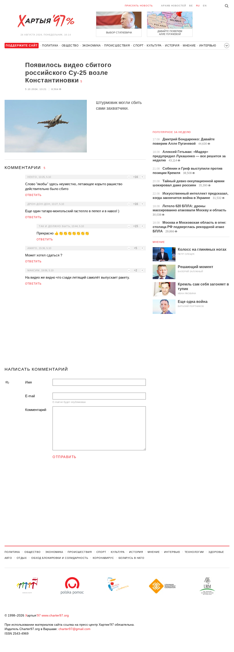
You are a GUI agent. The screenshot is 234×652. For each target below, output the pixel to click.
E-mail (30, 396)
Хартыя (45, 21)
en (205, 5)
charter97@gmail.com (74, 629)
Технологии (194, 552)
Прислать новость (139, 5)
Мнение (189, 45)
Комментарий (35, 410)
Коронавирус (103, 558)
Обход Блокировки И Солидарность (59, 558)
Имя (28, 382)
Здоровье (216, 552)
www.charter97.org (55, 615)
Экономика (91, 45)
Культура (154, 45)
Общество (70, 45)
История (172, 45)
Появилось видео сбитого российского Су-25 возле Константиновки (68, 72)
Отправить (65, 457)
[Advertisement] (75, 328)
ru (198, 5)
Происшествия (117, 45)
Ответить (33, 195)
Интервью (207, 45)
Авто (8, 558)
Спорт (138, 45)
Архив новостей (173, 5)
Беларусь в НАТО (131, 558)
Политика (50, 45)
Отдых (22, 558)
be (191, 5)
